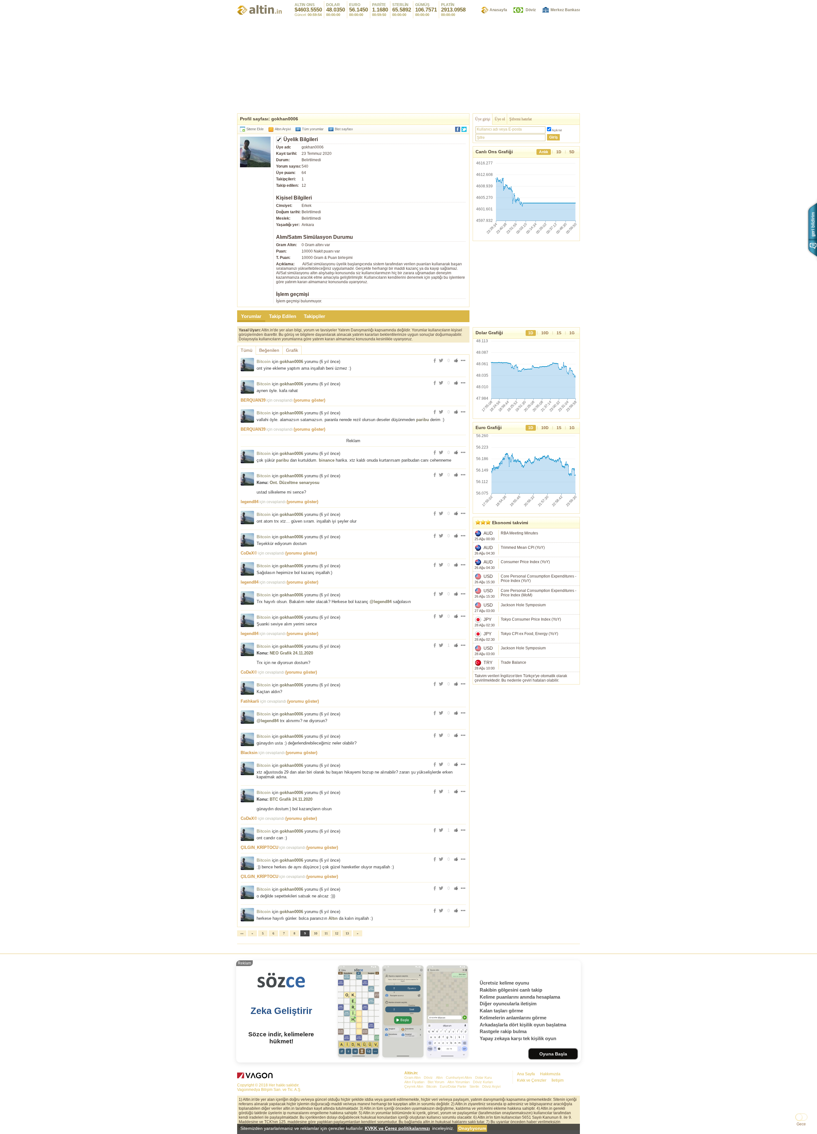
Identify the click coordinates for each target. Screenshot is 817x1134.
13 (347, 933)
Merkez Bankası (565, 10)
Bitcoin (264, 361)
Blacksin (249, 752)
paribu (422, 419)
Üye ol (500, 119)
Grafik (292, 350)
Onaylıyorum (472, 1128)
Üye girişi (482, 119)
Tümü (246, 350)
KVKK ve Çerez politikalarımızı (397, 1128)
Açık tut (557, 130)
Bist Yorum (436, 1082)
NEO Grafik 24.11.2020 (291, 653)
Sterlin (474, 1086)
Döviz (531, 10)
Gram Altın (412, 1077)
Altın (333, 918)
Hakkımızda (550, 1074)
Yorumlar (251, 316)
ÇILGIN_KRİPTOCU (259, 847)
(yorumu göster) (309, 400)
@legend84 (381, 601)
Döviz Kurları (483, 1082)
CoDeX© (249, 553)
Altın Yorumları (458, 1082)
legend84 (250, 501)
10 (315, 933)
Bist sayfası (344, 129)
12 (336, 933)
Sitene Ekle (255, 129)
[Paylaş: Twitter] (464, 129)
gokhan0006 (291, 361)
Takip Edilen (282, 316)
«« (242, 933)
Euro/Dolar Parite (453, 1086)
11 (326, 933)
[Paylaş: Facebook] (457, 129)
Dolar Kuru (483, 1077)
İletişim (557, 1080)
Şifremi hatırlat (520, 119)
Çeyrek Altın (413, 1086)
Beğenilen (269, 350)
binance (326, 460)
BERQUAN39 (253, 400)
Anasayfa (498, 10)
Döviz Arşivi (491, 1086)
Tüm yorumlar (313, 129)
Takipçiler (314, 316)
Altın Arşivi (283, 129)
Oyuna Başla (553, 1053)
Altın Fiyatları (414, 1082)
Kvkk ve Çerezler (531, 1080)
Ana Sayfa (526, 1074)
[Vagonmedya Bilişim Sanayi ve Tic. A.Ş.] (255, 1076)
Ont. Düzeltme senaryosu (294, 482)
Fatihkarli (250, 701)
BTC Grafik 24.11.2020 (291, 799)
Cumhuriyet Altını (459, 1077)
